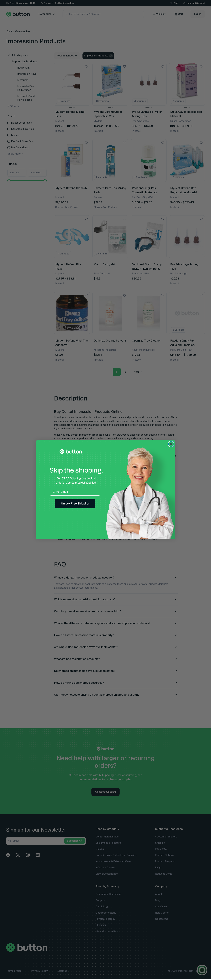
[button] (75, 503)
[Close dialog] (171, 444)
